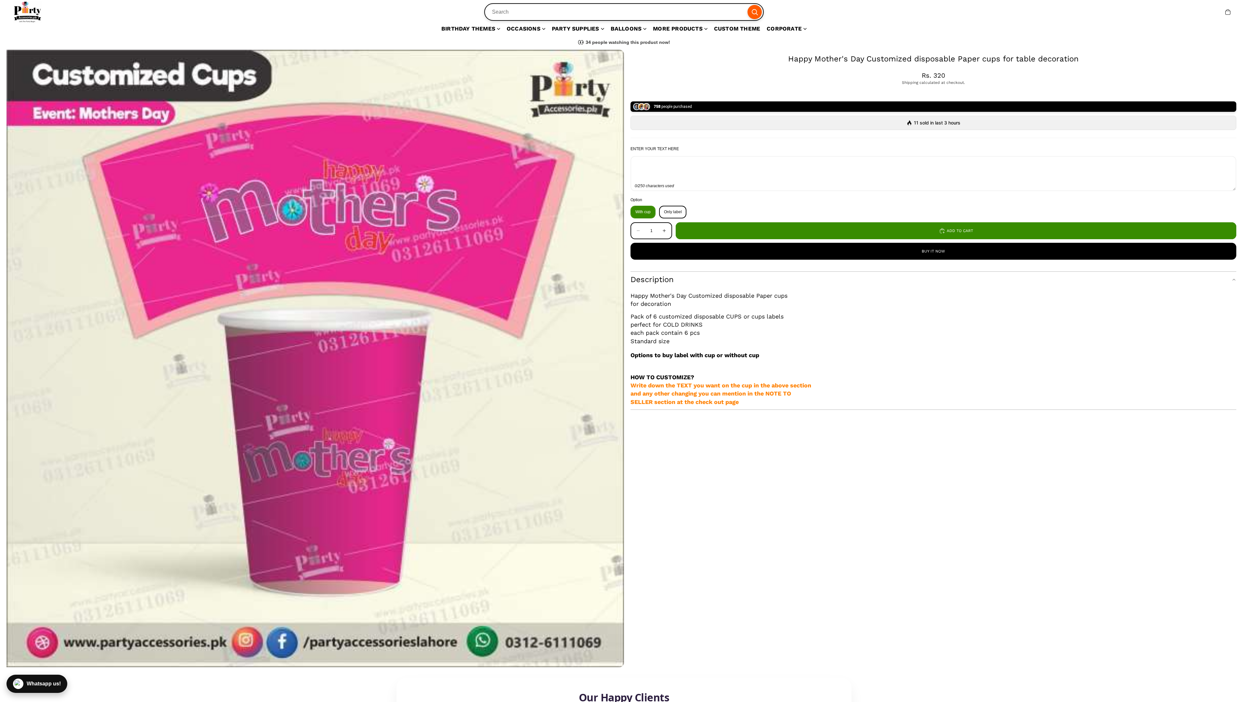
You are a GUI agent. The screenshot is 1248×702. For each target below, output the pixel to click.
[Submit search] (755, 12)
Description (652, 279)
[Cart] (1228, 12)
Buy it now (933, 251)
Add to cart (960, 230)
